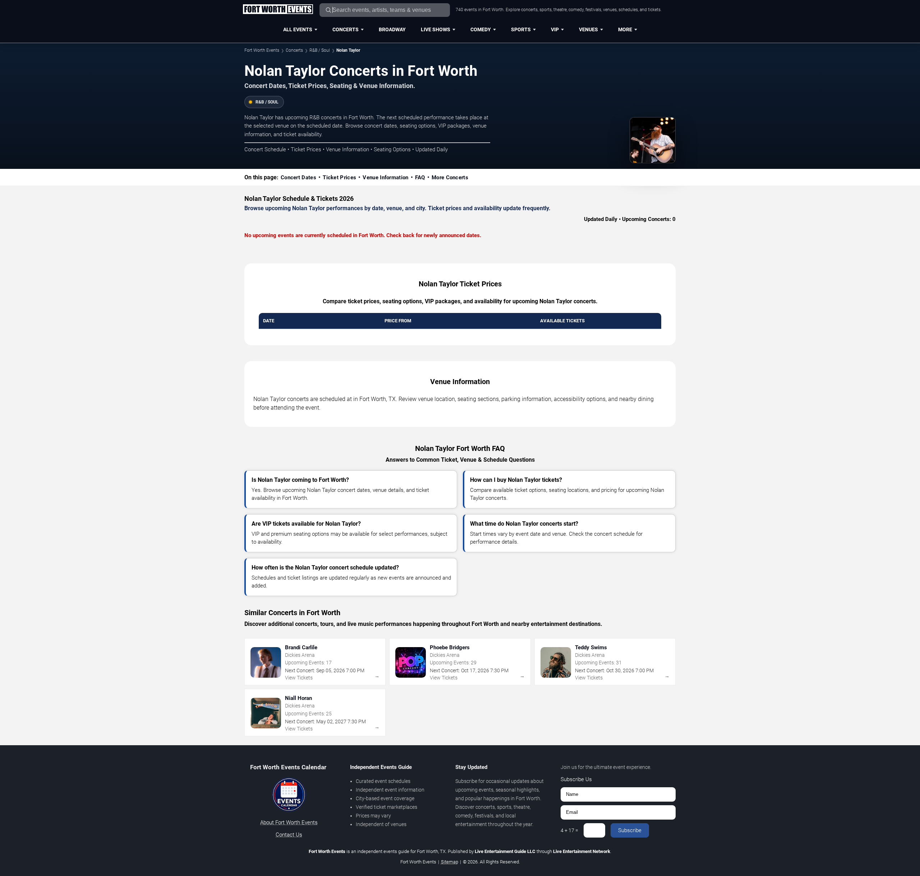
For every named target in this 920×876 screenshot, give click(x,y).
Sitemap (449, 862)
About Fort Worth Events (289, 822)
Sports (521, 29)
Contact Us (289, 834)
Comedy (480, 29)
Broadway (392, 29)
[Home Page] (278, 9)
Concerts (345, 29)
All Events (297, 29)
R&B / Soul (319, 50)
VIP (555, 29)
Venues (588, 29)
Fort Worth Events (261, 50)
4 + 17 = (569, 830)
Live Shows (435, 29)
